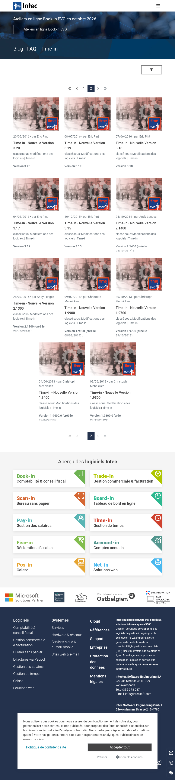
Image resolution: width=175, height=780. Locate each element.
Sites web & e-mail (65, 654)
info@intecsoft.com (138, 694)
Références (99, 630)
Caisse (18, 681)
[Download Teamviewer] (171, 752)
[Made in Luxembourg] (81, 597)
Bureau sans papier (27, 652)
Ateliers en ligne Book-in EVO (45, 29)
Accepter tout (120, 747)
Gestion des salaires (28, 667)
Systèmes (60, 620)
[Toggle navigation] (158, 5)
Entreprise (99, 647)
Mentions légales (98, 679)
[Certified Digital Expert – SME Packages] (158, 597)
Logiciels (21, 620)
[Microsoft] (24, 597)
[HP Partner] (59, 597)
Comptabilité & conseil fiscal (24, 630)
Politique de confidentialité (46, 747)
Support (97, 639)
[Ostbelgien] (116, 597)
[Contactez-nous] (171, 772)
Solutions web (23, 688)
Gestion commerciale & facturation (29, 642)
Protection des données (99, 662)
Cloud (95, 621)
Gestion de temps (26, 674)
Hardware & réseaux (67, 635)
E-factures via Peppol (29, 659)
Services (58, 628)
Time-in (30, 158)
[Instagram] (158, 762)
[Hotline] (171, 762)
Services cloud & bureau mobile (64, 644)
